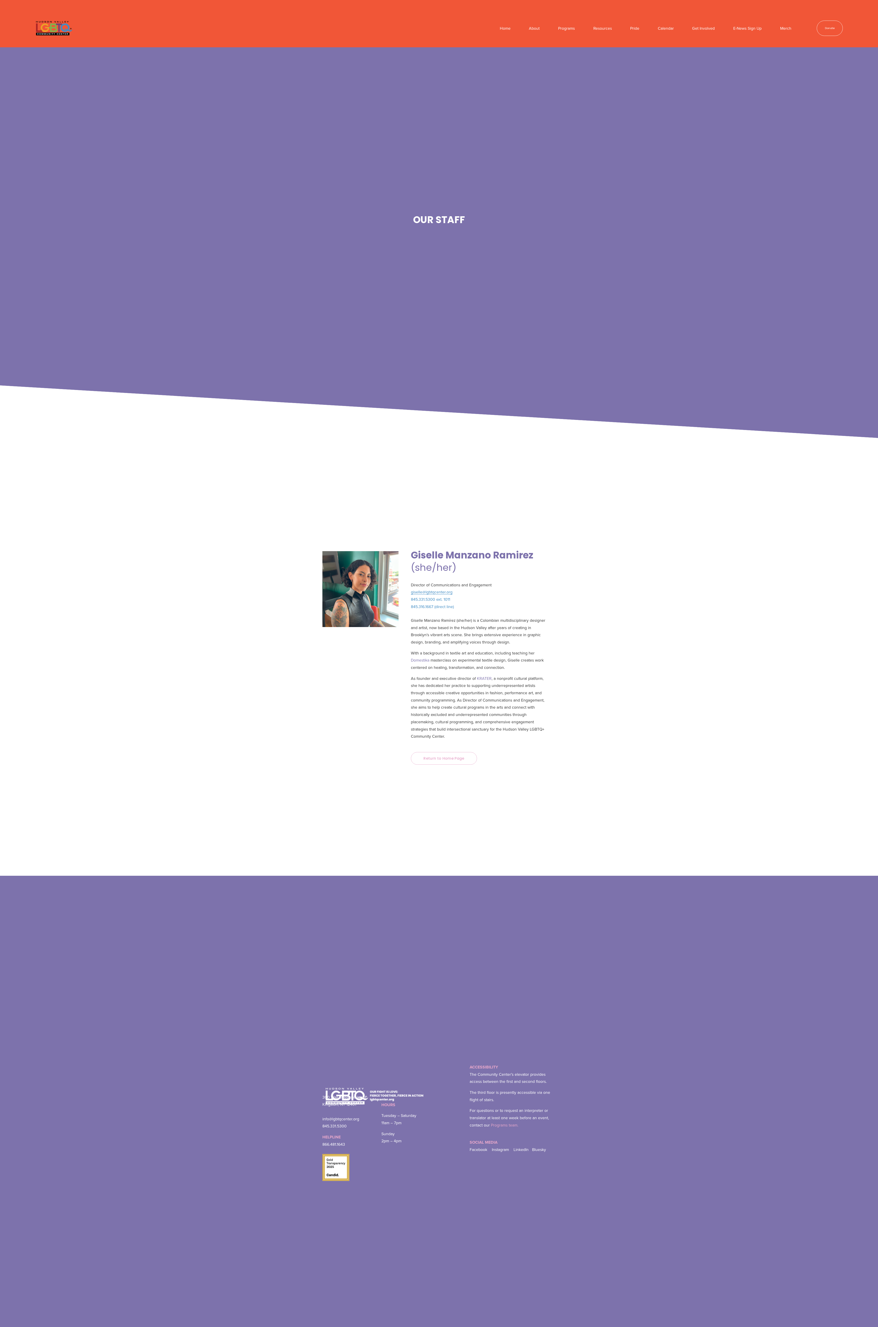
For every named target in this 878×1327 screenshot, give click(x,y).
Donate (830, 28)
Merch (785, 28)
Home (505, 28)
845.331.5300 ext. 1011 (430, 599)
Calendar (666, 28)
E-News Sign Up (747, 28)
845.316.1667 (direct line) (432, 606)
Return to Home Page (443, 758)
